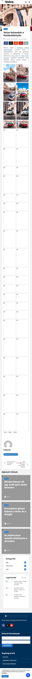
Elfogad (5, 676)
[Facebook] (3, 625)
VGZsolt (8, 39)
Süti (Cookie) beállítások (9, 664)
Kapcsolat (5, 657)
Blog (5, 29)
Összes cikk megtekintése (11, 454)
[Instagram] (7, 625)
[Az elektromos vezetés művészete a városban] (16, 541)
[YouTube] (11, 625)
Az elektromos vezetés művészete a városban (19, 596)
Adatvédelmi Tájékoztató (9, 660)
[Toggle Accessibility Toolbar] (28, 675)
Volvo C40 (14, 56)
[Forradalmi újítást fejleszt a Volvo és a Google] (16, 514)
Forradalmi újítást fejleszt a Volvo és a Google (19, 589)
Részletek (4, 673)
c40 (5, 432)
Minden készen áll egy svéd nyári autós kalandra (20, 583)
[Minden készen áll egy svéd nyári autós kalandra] (16, 487)
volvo (10, 432)
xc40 (15, 432)
